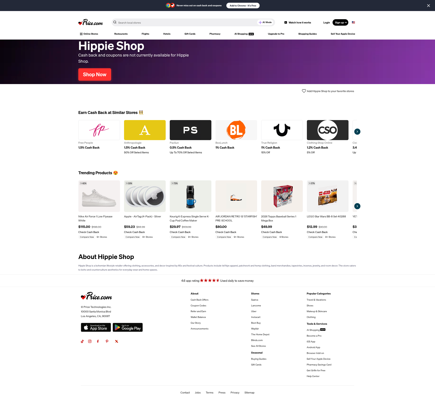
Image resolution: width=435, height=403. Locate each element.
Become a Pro (314, 336)
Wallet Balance (198, 317)
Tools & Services (317, 323)
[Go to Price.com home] (90, 22)
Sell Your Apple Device (343, 34)
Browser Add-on (315, 353)
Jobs (198, 392)
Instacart (255, 317)
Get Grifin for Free (316, 370)
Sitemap (250, 392)
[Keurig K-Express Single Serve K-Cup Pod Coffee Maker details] (190, 196)
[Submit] (115, 23)
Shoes (310, 305)
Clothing (311, 317)
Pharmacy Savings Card (319, 364)
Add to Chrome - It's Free (243, 5)
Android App (313, 347)
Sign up (339, 22)
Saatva (254, 300)
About (194, 293)
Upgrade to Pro (276, 34)
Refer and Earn (198, 311)
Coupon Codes (198, 305)
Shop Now (94, 74)
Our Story (196, 323)
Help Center (313, 376)
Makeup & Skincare (317, 311)
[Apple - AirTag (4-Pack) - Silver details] (145, 196)
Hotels (166, 34)
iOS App (311, 341)
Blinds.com (257, 340)
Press (222, 392)
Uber (253, 311)
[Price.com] (96, 303)
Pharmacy (215, 34)
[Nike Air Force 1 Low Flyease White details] (99, 196)
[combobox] (193, 22)
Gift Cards (190, 34)
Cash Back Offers (199, 300)
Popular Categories (319, 293)
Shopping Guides (307, 34)
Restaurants (121, 34)
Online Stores (90, 34)
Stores (255, 293)
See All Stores (258, 346)
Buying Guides (258, 359)
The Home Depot (260, 334)
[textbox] (353, 22)
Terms (209, 392)
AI (267, 22)
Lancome (256, 305)
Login (326, 22)
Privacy (235, 392)
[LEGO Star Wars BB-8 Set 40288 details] (328, 196)
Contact (185, 392)
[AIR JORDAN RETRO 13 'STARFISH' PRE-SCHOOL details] (236, 196)
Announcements (199, 328)
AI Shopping (241, 34)
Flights (145, 34)
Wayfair (255, 328)
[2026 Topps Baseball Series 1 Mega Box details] (282, 196)
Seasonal (257, 352)
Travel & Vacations (316, 300)
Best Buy (256, 323)
